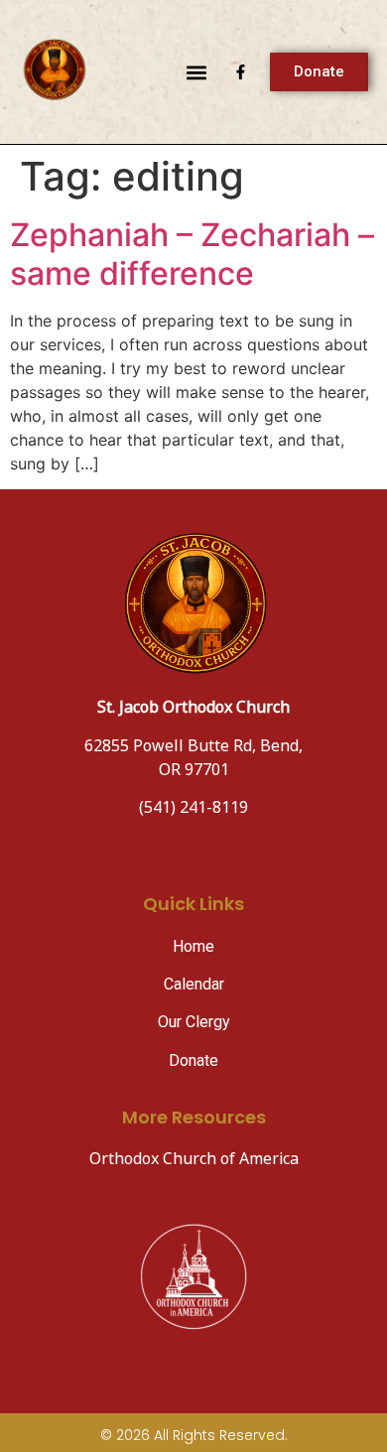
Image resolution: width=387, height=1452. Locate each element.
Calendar (194, 984)
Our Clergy (194, 1021)
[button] (196, 72)
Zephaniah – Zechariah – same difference (192, 253)
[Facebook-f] (240, 72)
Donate (193, 1060)
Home (193, 946)
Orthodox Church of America (194, 1159)
